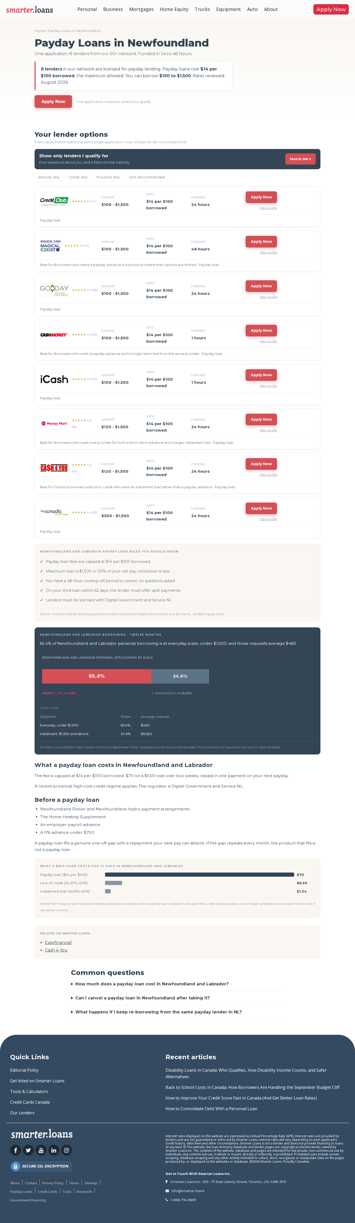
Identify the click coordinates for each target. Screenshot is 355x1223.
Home (40, 31)
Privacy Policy (53, 1183)
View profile (268, 208)
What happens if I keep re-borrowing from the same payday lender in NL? (158, 1012)
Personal (87, 9)
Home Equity (174, 9)
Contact (31, 1183)
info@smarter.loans (188, 1191)
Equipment (228, 9)
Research (84, 1191)
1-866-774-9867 (183, 1200)
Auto (252, 9)
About (271, 9)
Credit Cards (47, 1191)
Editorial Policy (24, 1070)
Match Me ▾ (300, 159)
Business (113, 9)
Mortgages (141, 9)
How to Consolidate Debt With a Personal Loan (211, 1108)
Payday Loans (21, 1191)
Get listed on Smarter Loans (37, 1081)
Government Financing (28, 1200)
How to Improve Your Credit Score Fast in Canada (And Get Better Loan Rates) (241, 1098)
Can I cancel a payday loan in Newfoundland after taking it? (142, 998)
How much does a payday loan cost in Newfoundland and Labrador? (152, 983)
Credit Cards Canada (30, 1102)
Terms (74, 1183)
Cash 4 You (56, 950)
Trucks (202, 9)
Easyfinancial (58, 942)
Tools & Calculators (29, 1091)
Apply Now (331, 9)
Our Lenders (22, 1113)
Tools (67, 1191)
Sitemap (90, 1183)
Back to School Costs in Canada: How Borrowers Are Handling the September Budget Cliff (253, 1087)
